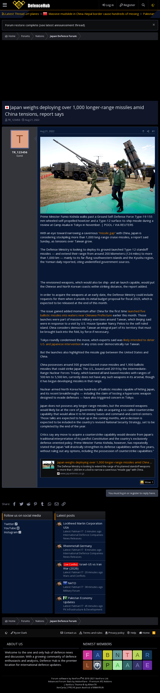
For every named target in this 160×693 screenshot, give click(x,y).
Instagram (11, 532)
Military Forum (71, 590)
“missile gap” (107, 233)
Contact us (70, 632)
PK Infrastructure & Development (82, 609)
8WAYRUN (98, 687)
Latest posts (66, 515)
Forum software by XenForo (80, 678)
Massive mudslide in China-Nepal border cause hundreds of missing (76, 14)
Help (133, 632)
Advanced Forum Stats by (80, 681)
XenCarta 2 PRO (65, 687)
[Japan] (7, 107)
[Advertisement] (80, 71)
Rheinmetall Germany (77, 546)
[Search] (143, 5)
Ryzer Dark (20, 632)
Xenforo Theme (81, 684)
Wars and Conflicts (74, 576)
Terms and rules (92, 632)
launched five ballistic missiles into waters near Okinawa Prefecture (92, 313)
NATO (72, 583)
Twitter (9, 524)
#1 (153, 131)
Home (146, 632)
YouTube (10, 528)
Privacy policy (116, 632)
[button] (5, 5)
